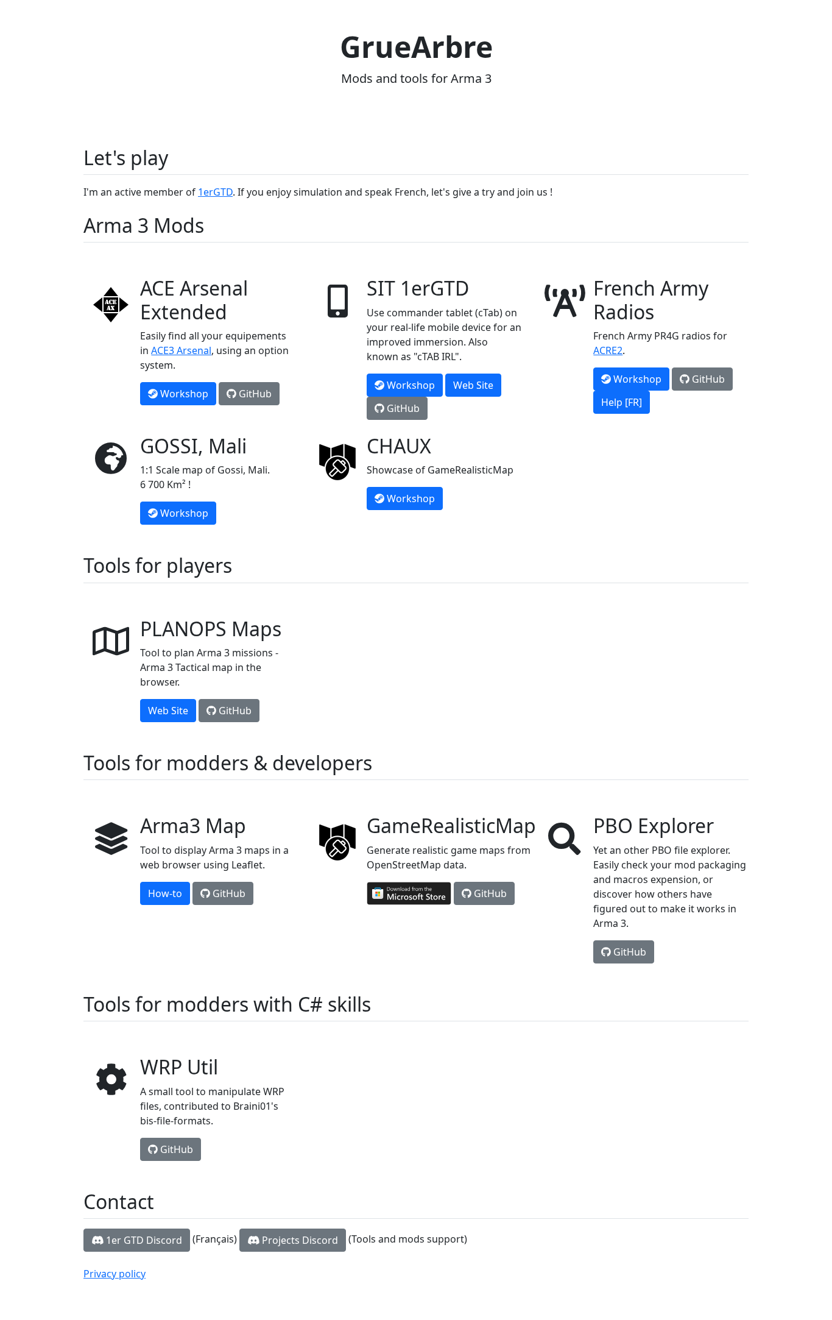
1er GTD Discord (143, 1240)
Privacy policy (114, 1273)
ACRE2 (607, 350)
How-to (165, 893)
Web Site (473, 385)
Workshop (183, 393)
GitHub (254, 393)
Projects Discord (298, 1240)
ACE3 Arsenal (181, 350)
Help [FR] (621, 402)
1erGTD (215, 192)
